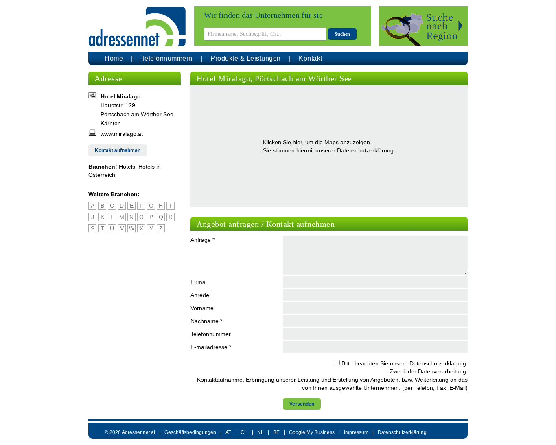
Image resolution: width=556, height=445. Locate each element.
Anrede (199, 295)
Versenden (301, 404)
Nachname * (206, 321)
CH (244, 432)
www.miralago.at (122, 133)
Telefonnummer (210, 334)
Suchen (342, 34)
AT (228, 432)
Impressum (356, 432)
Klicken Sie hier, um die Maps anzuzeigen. (317, 142)
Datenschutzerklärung (365, 150)
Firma (198, 282)
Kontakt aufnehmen (117, 150)
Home (114, 58)
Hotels (127, 166)
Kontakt (310, 58)
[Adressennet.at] (137, 26)
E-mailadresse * (210, 347)
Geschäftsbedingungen (190, 432)
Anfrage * (202, 240)
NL (260, 432)
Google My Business (312, 432)
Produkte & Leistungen (245, 58)
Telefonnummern (167, 58)
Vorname (202, 308)
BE (276, 432)
